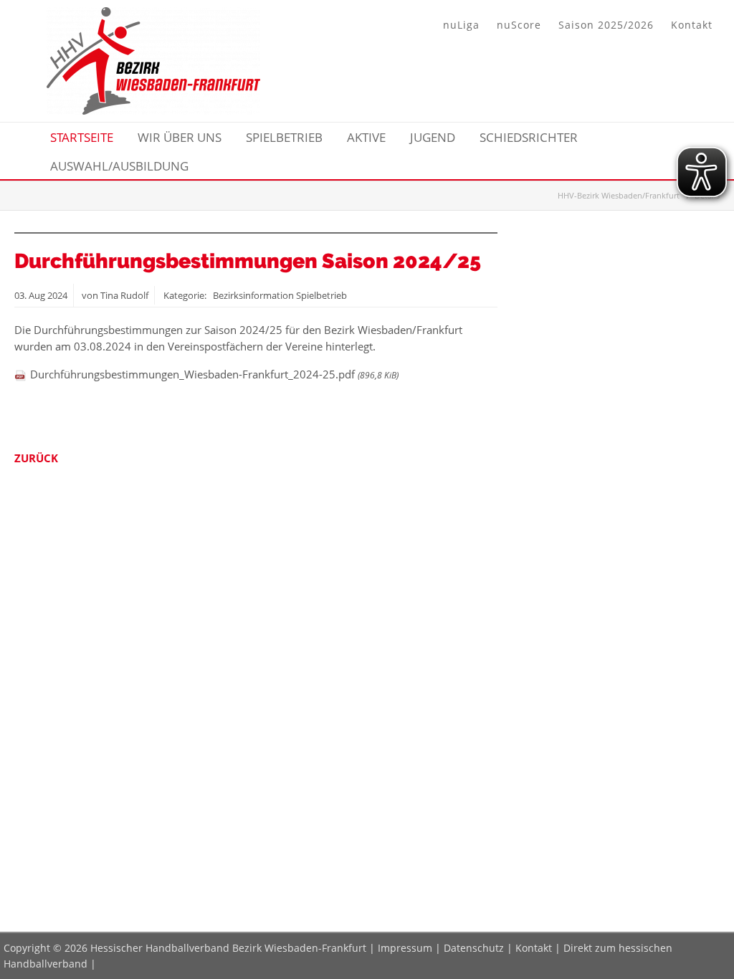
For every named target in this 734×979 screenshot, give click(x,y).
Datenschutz (474, 948)
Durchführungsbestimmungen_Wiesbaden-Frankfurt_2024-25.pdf (214, 374)
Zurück (36, 458)
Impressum (405, 948)
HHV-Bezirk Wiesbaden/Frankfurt (619, 195)
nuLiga (461, 25)
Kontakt (691, 25)
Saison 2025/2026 (606, 25)
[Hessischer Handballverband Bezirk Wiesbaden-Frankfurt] (153, 110)
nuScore (519, 25)
